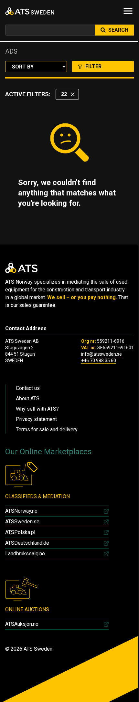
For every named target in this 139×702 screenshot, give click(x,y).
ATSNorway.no (21, 511)
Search (118, 30)
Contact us (28, 388)
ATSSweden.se (22, 522)
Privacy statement (36, 419)
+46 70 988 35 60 (98, 360)
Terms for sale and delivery (47, 429)
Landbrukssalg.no (25, 553)
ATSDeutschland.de (27, 543)
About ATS (27, 398)
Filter (93, 66)
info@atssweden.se (101, 354)
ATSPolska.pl (20, 532)
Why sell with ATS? (37, 409)
